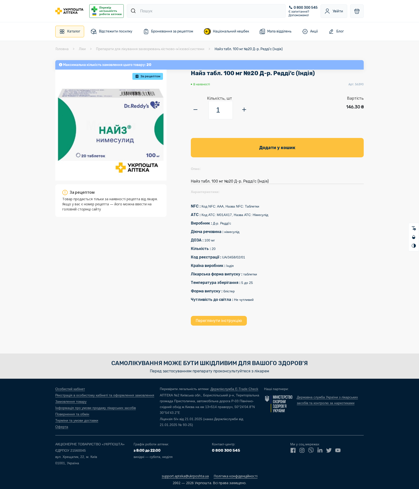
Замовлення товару (71, 401)
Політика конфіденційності (236, 476)
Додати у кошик (277, 147)
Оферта (61, 427)
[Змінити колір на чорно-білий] (414, 245)
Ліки (82, 49)
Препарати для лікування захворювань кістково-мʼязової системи (150, 49)
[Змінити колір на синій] (414, 237)
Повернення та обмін (72, 414)
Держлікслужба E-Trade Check (234, 389)
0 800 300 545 (306, 8)
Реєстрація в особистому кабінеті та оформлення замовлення (104, 395)
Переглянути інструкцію (219, 320)
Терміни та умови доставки (76, 420)
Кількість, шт (219, 98)
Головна (62, 49)
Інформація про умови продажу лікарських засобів (95, 408)
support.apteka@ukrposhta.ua (185, 476)
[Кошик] (357, 11)
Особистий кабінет (70, 389)
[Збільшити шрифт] (414, 228)
